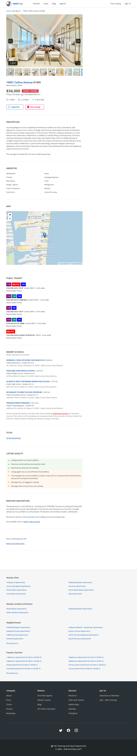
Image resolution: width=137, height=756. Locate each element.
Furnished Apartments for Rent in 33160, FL (23, 668)
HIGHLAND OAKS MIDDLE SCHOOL (20, 370)
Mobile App (73, 704)
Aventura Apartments (77, 586)
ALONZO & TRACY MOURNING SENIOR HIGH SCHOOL (28, 381)
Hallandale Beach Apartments (80, 582)
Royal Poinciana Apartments (79, 638)
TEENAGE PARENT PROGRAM (18, 403)
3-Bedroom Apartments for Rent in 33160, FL (24, 661)
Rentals (36, 3)
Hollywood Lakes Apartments (18, 631)
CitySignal (72, 713)
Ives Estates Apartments (16, 593)
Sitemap (72, 709)
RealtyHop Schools (60, 413)
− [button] (10, 218)
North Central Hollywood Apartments (83, 635)
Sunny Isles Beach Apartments (18, 586)
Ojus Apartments (75, 593)
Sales (46, 3)
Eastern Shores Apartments (79, 631)
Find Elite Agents (44, 695)
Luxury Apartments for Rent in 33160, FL (84, 668)
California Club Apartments (17, 635)
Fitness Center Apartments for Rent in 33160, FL (87, 665)
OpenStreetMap (77, 264)
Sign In (128, 3)
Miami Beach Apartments (16, 608)
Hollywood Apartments (15, 582)
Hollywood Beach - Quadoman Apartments (85, 627)
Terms (9, 704)
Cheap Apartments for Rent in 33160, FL (22, 665)
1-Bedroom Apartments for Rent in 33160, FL (24, 657)
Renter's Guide (44, 700)
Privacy (9, 709)
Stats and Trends (76, 700)
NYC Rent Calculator (46, 709)
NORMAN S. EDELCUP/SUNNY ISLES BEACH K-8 (25, 360)
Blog (54, 3)
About (9, 695)
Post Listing (116, 3)
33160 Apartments (13, 438)
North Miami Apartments (16, 590)
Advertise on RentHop (109, 695)
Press (8, 700)
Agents (63, 3)
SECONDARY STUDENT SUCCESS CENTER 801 (24, 392)
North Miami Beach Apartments (81, 590)
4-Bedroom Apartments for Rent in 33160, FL (86, 661)
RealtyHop (10, 713)
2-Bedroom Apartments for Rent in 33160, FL (86, 657)
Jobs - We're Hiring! (108, 700)
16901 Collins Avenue (19, 82)
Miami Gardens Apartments (17, 612)
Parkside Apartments (14, 638)
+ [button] (10, 214)
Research (72, 695)
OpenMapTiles (65, 264)
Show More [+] (12, 643)
